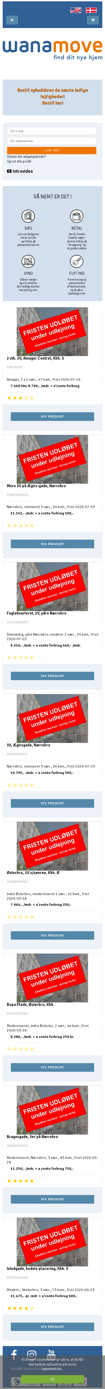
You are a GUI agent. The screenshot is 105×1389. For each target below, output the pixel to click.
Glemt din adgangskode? (26, 156)
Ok (52, 1379)
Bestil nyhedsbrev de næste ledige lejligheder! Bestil (52, 96)
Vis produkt (52, 416)
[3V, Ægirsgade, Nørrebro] (52, 718)
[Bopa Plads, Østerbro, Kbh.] (52, 978)
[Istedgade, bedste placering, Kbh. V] (52, 1242)
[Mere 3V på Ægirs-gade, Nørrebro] (52, 459)
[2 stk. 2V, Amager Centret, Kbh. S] (52, 331)
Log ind (52, 150)
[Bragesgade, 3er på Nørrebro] (52, 1110)
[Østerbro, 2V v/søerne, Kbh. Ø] (52, 846)
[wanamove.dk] (52, 51)
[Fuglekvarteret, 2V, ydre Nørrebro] (52, 586)
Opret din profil (19, 161)
